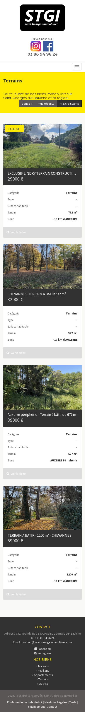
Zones (26, 104)
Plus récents (46, 104)
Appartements (43, 675)
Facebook (44, 649)
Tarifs (72, 702)
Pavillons (43, 671)
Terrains (43, 679)
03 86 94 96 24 (42, 54)
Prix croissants (69, 104)
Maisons (43, 666)
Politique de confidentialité (24, 702)
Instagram (44, 653)
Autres (43, 684)
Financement (36, 707)
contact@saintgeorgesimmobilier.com (47, 642)
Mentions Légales (55, 702)
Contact (52, 707)
